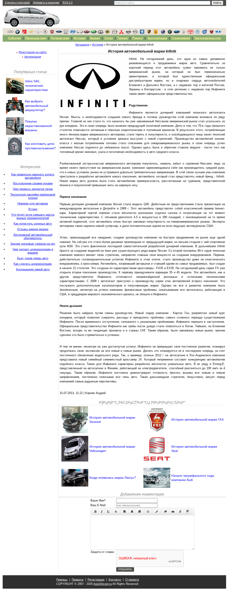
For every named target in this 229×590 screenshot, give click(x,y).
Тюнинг (122, 38)
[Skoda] (170, 32)
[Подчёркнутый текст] (108, 511)
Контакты (115, 579)
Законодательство (207, 38)
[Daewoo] (38, 32)
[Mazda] (114, 32)
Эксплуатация (157, 38)
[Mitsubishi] (121, 32)
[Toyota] (190, 32)
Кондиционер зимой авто (33, 269)
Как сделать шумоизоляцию (33, 264)
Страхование (181, 38)
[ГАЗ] (211, 32)
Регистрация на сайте (33, 52)
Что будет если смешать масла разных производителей (32, 216)
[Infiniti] (80, 32)
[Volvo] (204, 32)
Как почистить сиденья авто (33, 223)
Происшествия (35, 38)
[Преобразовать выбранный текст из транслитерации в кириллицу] (180, 511)
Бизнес (95, 38)
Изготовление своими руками (33, 183)
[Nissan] (128, 32)
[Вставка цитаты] (173, 511)
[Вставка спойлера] (187, 511)
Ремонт (137, 38)
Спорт (108, 38)
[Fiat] (52, 32)
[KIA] (87, 32)
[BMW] (17, 32)
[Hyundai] (73, 32)
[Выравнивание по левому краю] (124, 511)
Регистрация (96, 579)
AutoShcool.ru (102, 584)
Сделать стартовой (17, 2)
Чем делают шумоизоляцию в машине (33, 251)
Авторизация (32, 56)
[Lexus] (100, 32)
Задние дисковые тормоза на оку (32, 243)
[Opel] (135, 32)
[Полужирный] (95, 511)
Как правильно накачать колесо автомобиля (32, 176)
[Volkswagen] (197, 32)
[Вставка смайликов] (148, 511)
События (14, 38)
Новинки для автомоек (32, 203)
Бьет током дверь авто (32, 258)
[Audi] (10, 32)
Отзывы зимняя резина (32, 229)
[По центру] (132, 511)
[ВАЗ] (218, 32)
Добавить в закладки (46, 2)
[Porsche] (149, 32)
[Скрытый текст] (165, 511)
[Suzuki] (184, 32)
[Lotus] (107, 32)
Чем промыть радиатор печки (33, 189)
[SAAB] (163, 32)
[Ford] (59, 32)
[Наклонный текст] (102, 511)
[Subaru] (177, 32)
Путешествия (60, 38)
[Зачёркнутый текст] (116, 511)
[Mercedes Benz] (45, 32)
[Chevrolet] (31, 32)
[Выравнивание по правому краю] (139, 511)
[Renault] (156, 32)
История (80, 38)
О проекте (132, 579)
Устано (32, 209)
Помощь (61, 579)
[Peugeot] (142, 32)
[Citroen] (24, 32)
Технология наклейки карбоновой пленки (32, 196)
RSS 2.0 (68, 2)
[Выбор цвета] (157, 511)
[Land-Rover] (93, 32)
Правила (77, 579)
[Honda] (66, 32)
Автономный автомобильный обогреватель (32, 236)
